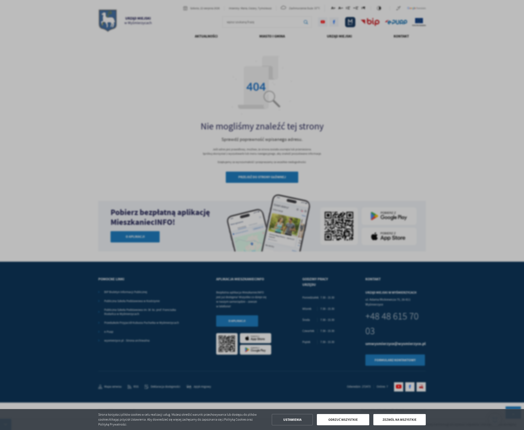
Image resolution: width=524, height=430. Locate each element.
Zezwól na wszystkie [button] (400, 420)
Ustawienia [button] (292, 420)
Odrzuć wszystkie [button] (343, 420)
